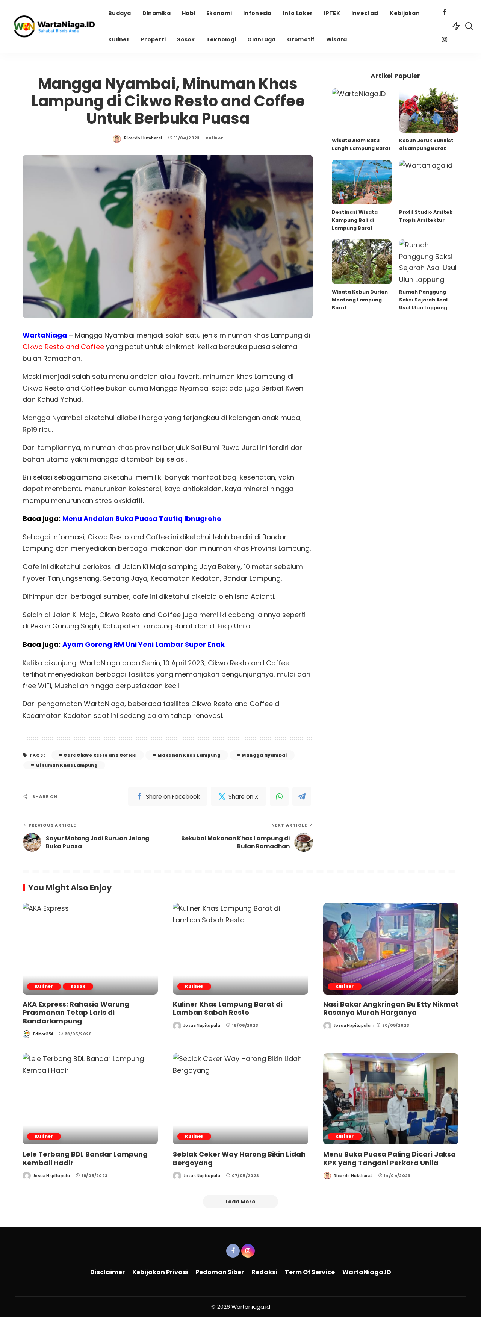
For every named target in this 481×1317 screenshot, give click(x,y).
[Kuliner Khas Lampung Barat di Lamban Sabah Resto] (240, 948)
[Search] (468, 26)
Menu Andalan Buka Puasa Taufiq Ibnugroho (141, 518)
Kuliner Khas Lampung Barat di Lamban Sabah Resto (228, 1008)
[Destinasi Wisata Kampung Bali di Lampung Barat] (361, 182)
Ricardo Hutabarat (143, 137)
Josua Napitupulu (201, 1025)
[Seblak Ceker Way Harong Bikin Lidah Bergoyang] (240, 1098)
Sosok (78, 986)
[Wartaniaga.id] (52, 26)
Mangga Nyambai (264, 755)
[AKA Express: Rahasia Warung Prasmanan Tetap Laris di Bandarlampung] (90, 948)
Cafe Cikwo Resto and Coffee (100, 755)
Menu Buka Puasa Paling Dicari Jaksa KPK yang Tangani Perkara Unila (389, 1158)
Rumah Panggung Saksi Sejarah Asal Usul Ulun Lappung (423, 299)
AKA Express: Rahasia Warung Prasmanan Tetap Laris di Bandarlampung (76, 1012)
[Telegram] (301, 796)
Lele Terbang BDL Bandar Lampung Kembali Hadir (85, 1158)
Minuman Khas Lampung (66, 765)
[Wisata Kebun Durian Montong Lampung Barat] (361, 261)
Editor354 (43, 1033)
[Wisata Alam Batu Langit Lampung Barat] (361, 110)
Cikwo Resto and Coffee (63, 346)
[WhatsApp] (279, 796)
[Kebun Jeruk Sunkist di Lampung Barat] (428, 110)
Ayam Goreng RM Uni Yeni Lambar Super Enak (143, 644)
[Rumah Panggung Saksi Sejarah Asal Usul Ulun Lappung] (428, 261)
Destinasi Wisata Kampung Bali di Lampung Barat (355, 220)
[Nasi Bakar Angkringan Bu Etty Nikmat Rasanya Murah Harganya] (390, 948)
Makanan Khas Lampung (189, 755)
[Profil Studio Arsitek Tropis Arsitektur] (428, 182)
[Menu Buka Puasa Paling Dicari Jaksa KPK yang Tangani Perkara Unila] (390, 1098)
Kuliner (215, 138)
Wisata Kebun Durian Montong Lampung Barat (360, 299)
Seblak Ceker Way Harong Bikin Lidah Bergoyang (239, 1158)
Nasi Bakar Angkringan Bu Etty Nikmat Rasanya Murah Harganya (390, 1008)
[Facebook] (445, 12)
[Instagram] (445, 40)
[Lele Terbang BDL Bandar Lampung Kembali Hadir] (90, 1098)
